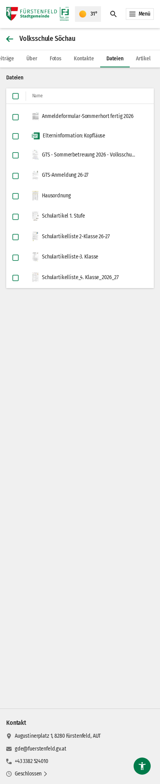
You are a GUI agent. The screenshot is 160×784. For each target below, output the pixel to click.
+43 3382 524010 (31, 761)
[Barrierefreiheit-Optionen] (142, 766)
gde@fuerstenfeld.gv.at (40, 748)
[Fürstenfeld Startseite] (37, 14)
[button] (31, 774)
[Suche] (113, 14)
